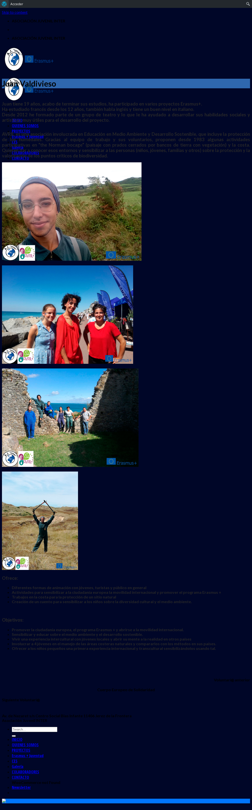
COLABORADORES (25, 772)
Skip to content (15, 12)
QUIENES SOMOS (25, 125)
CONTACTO (20, 777)
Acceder (16, 4)
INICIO (17, 739)
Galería (17, 766)
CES (14, 761)
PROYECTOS (21, 750)
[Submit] (14, 736)
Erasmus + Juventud (28, 755)
